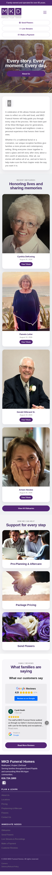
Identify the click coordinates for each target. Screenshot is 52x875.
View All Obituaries (26, 508)
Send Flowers (26, 646)
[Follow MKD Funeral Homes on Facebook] (4, 782)
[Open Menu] (45, 12)
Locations (5, 800)
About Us (26, 74)
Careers (4, 863)
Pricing (4, 804)
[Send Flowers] (26, 627)
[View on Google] (10, 711)
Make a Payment (8, 844)
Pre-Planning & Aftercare (26, 563)
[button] (5, 723)
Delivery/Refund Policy (10, 867)
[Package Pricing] (26, 586)
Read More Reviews (26, 745)
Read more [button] (13, 728)
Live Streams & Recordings (13, 839)
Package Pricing (26, 604)
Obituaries (5, 830)
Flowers (4, 813)
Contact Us (6, 817)
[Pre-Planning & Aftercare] (26, 545)
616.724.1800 (8, 778)
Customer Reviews (9, 848)
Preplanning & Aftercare (11, 808)
